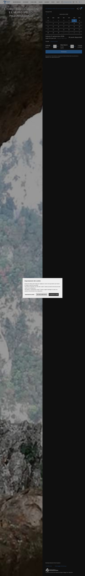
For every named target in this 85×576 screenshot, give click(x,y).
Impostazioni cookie (29, 294)
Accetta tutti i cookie (53, 294)
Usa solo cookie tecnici (42, 294)
